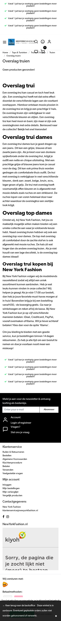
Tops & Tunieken (19, 53)
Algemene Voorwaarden (15, 459)
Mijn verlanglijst (10, 492)
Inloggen (7, 485)
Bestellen (7, 455)
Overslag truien (13, 56)
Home (5, 53)
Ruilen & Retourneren (13, 452)
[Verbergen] (56, 616)
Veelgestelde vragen (13, 473)
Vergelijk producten (12, 495)
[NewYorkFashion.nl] (21, 42)
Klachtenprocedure (12, 463)
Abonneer (49, 409)
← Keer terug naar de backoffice (19, 605)
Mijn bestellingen (11, 488)
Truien (52, 53)
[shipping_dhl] (5, 584)
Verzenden (8, 470)
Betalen (6, 466)
